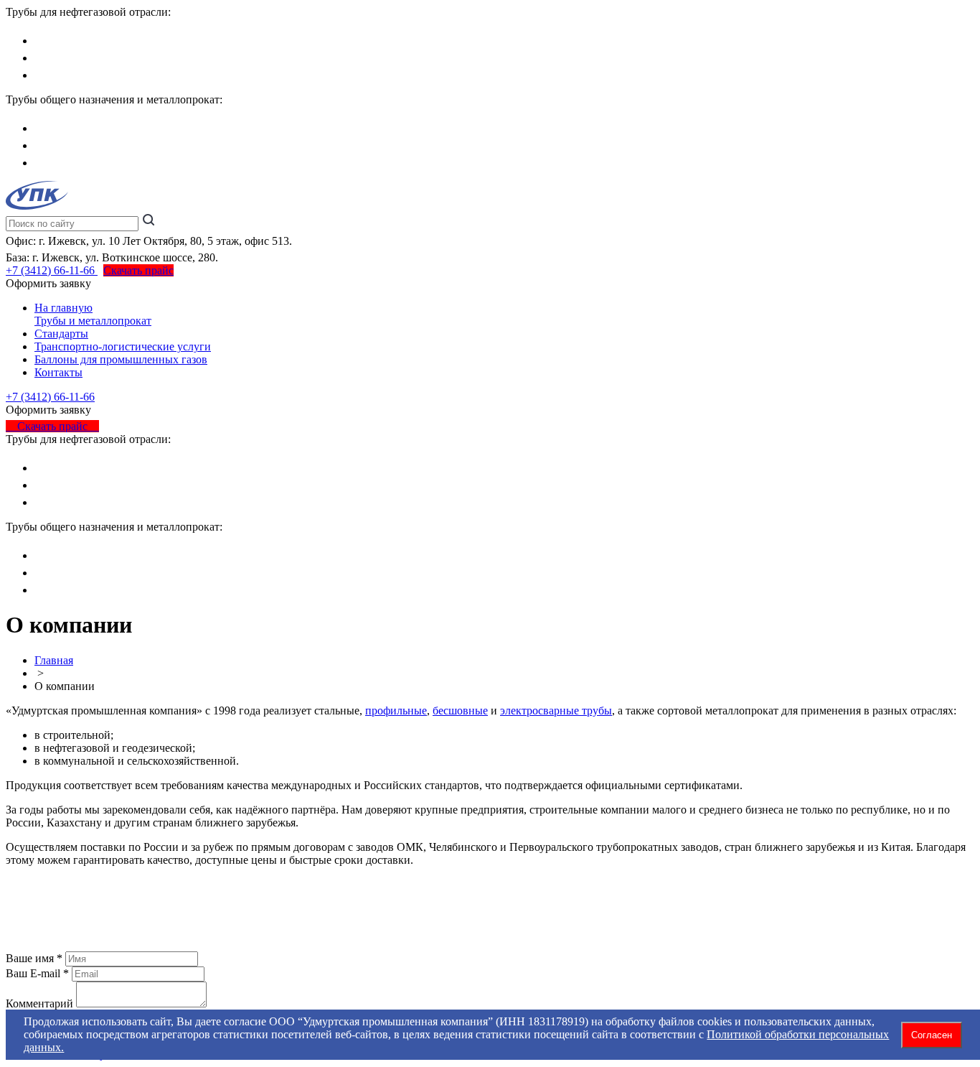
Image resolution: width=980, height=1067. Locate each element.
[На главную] (37, 206)
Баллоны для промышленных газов (120, 359)
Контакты (58, 372)
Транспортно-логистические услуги (122, 346)
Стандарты (61, 333)
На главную (63, 308)
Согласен (931, 1035)
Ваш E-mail (33, 973)
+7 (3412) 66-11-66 (52, 270)
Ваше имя (30, 958)
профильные (396, 710)
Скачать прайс (138, 270)
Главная (53, 660)
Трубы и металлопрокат (92, 320)
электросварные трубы (556, 710)
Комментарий (39, 1003)
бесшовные (460, 710)
